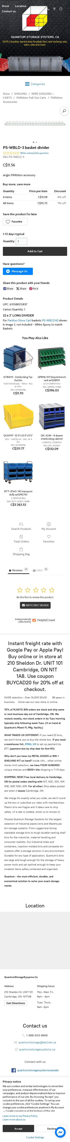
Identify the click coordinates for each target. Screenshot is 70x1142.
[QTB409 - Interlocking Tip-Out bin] (18, 358)
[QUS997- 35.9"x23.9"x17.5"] (18, 416)
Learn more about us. (14, 1119)
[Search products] (64, 111)
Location (20, 6)
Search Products (21, 529)
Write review (26, 153)
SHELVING (20, 93)
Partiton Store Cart (19, 320)
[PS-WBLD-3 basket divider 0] (35, 123)
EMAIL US (30, 744)
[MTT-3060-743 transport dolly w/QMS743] (18, 472)
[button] (15, 221)
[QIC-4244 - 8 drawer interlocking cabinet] (51, 416)
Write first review (37, 605)
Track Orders (21, 541)
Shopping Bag (21, 554)
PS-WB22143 (50, 320)
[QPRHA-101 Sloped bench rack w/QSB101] (51, 358)
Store (6, 93)
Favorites (48, 541)
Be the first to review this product (35, 597)
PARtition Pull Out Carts (31, 97)
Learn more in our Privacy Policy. (20, 1116)
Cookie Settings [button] (35, 1137)
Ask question (42, 153)
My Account (48, 529)
